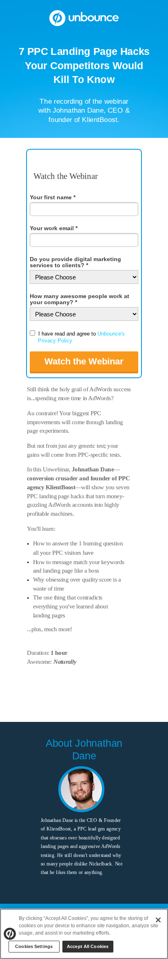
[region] (84, 934)
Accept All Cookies (87, 946)
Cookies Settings (34, 946)
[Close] (158, 920)
